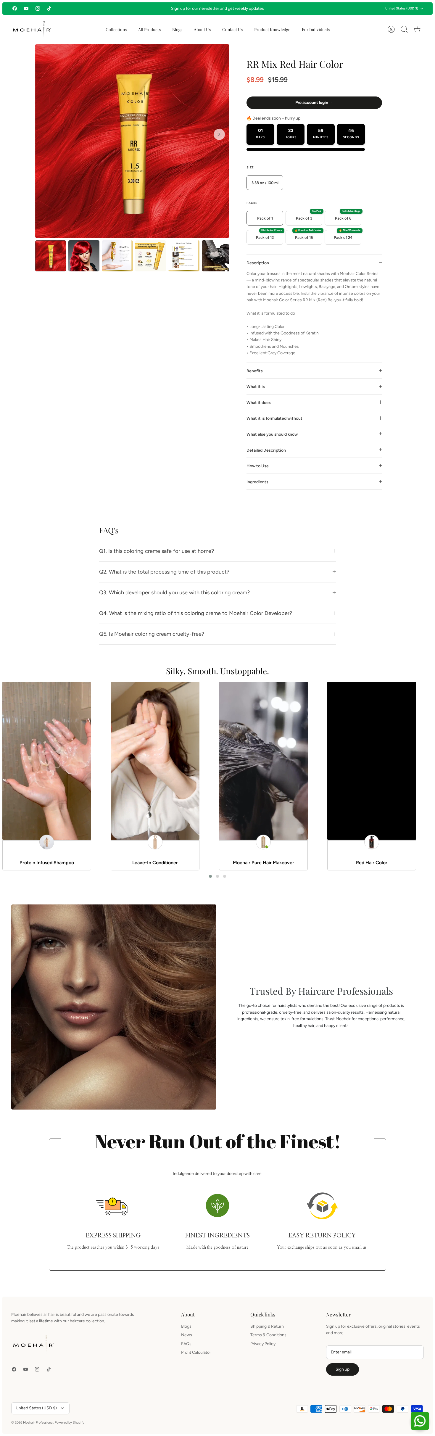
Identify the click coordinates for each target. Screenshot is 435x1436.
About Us (202, 29)
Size (250, 167)
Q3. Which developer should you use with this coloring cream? (174, 592)
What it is (255, 386)
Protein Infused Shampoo (47, 862)
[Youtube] (26, 8)
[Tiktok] (49, 8)
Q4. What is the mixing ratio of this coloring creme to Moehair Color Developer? (195, 613)
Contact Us (232, 29)
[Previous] (136, 8)
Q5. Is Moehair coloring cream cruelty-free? (151, 634)
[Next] (298, 8)
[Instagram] (38, 8)
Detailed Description (266, 450)
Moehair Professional (38, 1422)
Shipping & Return (267, 1326)
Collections (116, 29)
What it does (258, 402)
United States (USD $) (401, 8)
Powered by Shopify (69, 1422)
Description (257, 262)
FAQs (186, 1343)
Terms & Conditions (268, 1334)
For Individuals (316, 29)
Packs (251, 203)
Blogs (177, 29)
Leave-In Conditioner (155, 862)
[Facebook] (14, 8)
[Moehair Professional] (32, 29)
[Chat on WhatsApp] (420, 1421)
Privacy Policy (263, 1343)
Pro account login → (314, 102)
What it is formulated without (274, 418)
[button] (210, 876)
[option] (132, 141)
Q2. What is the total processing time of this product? (164, 572)
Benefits (254, 371)
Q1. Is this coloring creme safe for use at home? (156, 551)
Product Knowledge (272, 29)
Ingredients (257, 481)
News (186, 1334)
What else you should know (272, 434)
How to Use (257, 466)
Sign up (342, 1369)
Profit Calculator (196, 1352)
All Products (149, 29)
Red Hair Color (371, 862)
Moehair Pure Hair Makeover (263, 862)
